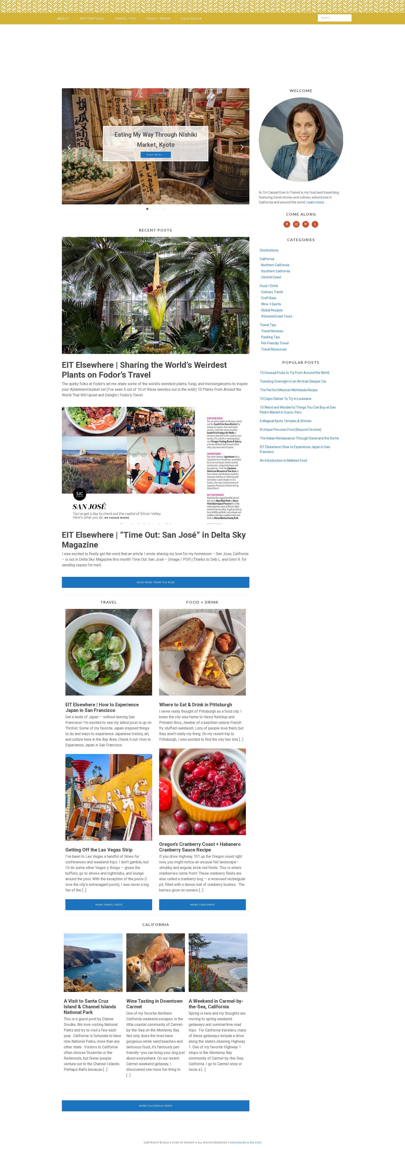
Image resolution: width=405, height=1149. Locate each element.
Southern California (275, 271)
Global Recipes (272, 310)
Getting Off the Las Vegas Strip (98, 850)
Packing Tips (270, 337)
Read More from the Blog (156, 582)
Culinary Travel (272, 292)
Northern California (275, 265)
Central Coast (271, 277)
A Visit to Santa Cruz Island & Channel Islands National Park (90, 1006)
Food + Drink (269, 286)
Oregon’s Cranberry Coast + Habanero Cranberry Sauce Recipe (200, 847)
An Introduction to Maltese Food (283, 460)
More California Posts (155, 1105)
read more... (155, 155)
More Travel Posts (108, 904)
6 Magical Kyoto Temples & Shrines (285, 421)
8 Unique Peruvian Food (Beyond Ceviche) (290, 429)
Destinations (269, 250)
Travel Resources (274, 349)
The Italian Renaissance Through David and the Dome (299, 438)
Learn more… (316, 202)
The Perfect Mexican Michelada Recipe (289, 390)
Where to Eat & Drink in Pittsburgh (195, 704)
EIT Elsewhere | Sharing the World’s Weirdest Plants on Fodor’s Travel (144, 370)
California (267, 259)
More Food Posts (202, 904)
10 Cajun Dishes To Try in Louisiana (285, 399)
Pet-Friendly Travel (275, 343)
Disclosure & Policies (245, 1142)
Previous (69, 147)
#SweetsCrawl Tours (276, 316)
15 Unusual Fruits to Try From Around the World (294, 373)
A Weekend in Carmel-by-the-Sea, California (216, 1003)
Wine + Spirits (271, 304)
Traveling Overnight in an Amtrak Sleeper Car (293, 381)
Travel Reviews (272, 331)
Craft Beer (269, 298)
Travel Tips (268, 325)
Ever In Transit (202, 54)
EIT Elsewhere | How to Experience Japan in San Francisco (102, 707)
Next (242, 147)
